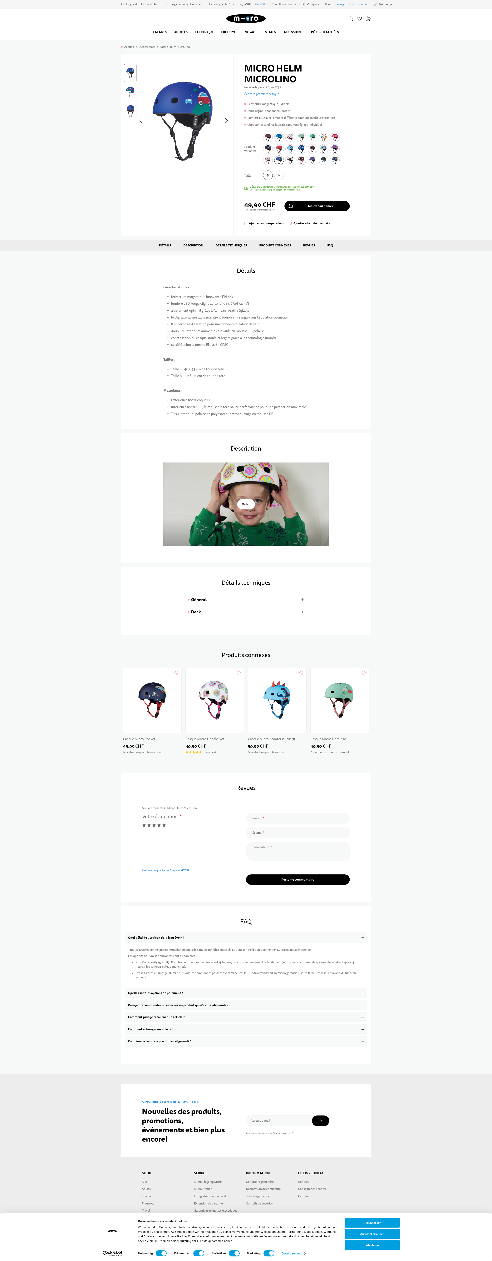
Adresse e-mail (260, 1121)
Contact (303, 1182)
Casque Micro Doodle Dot (204, 739)
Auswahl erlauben (372, 1234)
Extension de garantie (208, 1203)
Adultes (181, 32)
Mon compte (386, 4)
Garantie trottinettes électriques (215, 1211)
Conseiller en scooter (284, 4)
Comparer (313, 4)
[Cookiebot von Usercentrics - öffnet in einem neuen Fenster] (112, 1253)
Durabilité (261, 4)
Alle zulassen (372, 1222)
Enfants (160, 32)
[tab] (246, 600)
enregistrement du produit (352, 4)
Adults (146, 1189)
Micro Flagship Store (208, 1182)
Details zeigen (291, 1253)
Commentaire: (260, 847)
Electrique (204, 32)
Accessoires (293, 32)
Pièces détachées (325, 32)
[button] (350, 18)
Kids (145, 1182)
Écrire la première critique (261, 94)
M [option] (279, 175)
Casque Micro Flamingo (328, 739)
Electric (147, 1196)
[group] (297, 181)
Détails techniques (231, 245)
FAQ (330, 245)
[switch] (198, 1253)
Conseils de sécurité (259, 1203)
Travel (146, 1211)
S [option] (268, 175)
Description (193, 245)
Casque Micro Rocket (139, 739)
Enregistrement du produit (211, 1196)
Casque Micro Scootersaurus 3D (272, 739)
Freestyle (229, 32)
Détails (165, 245)
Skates (270, 32)
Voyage (251, 32)
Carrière (303, 1196)
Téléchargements (257, 1196)
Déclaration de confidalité (263, 1189)
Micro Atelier (203, 1189)
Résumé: (257, 833)
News (328, 4)
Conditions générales (260, 1182)
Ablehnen (372, 1245)
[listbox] (273, 176)
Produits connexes (275, 245)
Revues (309, 245)
